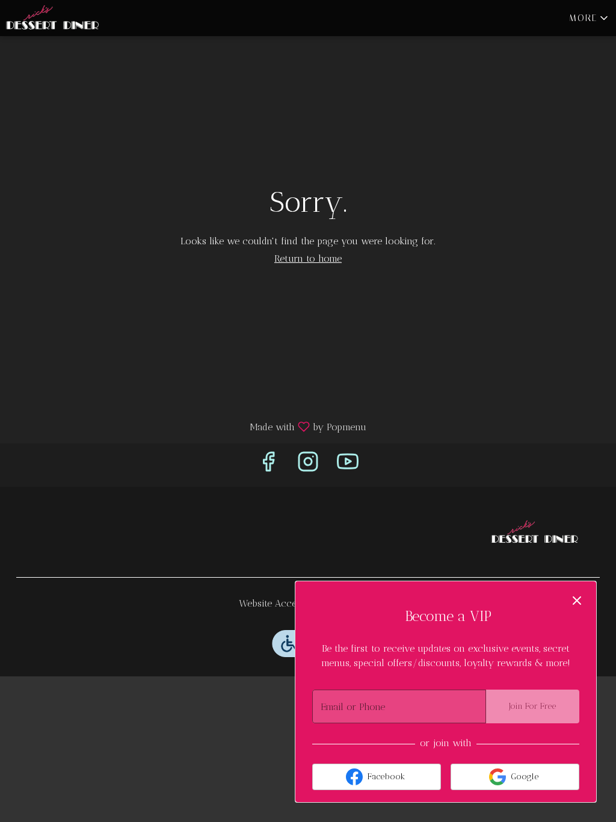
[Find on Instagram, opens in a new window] (308, 465)
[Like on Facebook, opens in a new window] (268, 465)
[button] (589, 18)
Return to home (308, 258)
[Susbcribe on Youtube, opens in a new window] (348, 465)
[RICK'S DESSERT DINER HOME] (54, 18)
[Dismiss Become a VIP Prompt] (576, 600)
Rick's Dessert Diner (533, 532)
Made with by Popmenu (187, 426)
